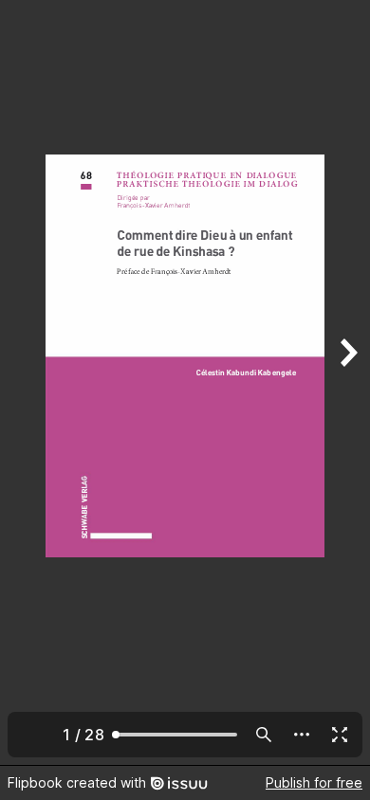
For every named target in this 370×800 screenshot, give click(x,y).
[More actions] (302, 735)
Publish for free (314, 782)
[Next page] (347, 382)
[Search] (264, 735)
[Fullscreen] (340, 735)
